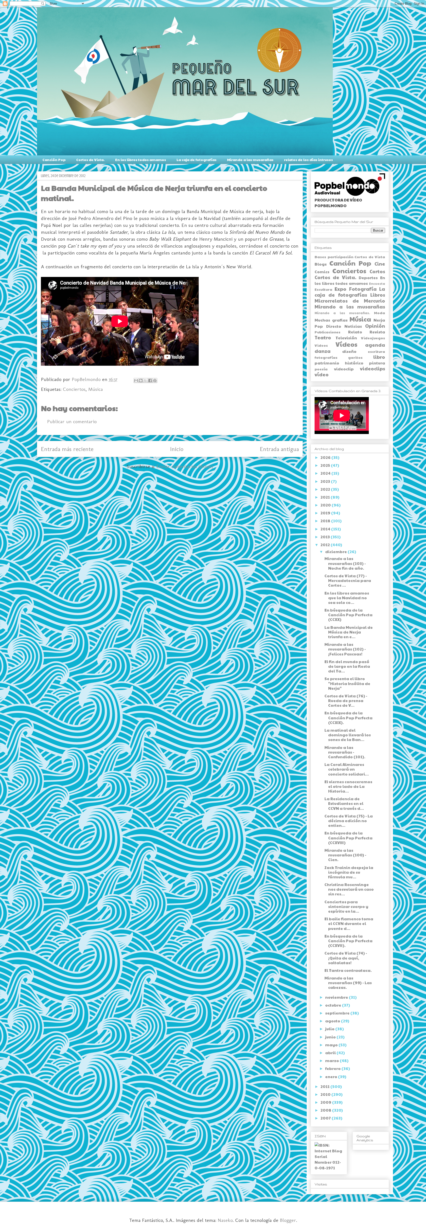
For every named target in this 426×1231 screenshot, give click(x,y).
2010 (325, 1094)
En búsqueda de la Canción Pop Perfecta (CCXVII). (348, 940)
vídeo (322, 374)
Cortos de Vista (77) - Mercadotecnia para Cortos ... (347, 580)
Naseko (225, 1220)
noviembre (337, 997)
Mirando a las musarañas (250, 159)
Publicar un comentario (72, 421)
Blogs (321, 264)
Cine (379, 263)
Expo (340, 289)
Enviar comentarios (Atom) (184, 466)
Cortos (377, 271)
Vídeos (346, 344)
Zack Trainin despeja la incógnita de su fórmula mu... (348, 872)
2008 (326, 1110)
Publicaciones (327, 331)
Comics (322, 271)
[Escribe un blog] (140, 380)
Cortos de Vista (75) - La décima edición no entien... (348, 820)
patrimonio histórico (339, 363)
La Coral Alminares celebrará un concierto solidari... (346, 769)
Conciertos (74, 389)
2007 (326, 1118)
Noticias (353, 326)
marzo (332, 1060)
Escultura (323, 289)
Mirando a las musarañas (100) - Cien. (345, 854)
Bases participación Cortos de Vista (350, 256)
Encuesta (377, 283)
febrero (333, 1068)
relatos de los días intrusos (308, 159)
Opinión (375, 326)
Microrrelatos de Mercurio (350, 300)
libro (379, 357)
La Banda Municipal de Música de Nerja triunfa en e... (348, 631)
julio (330, 1029)
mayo (331, 1045)
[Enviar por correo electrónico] (136, 380)
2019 (325, 513)
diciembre (336, 551)
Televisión (346, 338)
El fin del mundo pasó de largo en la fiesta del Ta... (347, 666)
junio (331, 1037)
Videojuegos (373, 337)
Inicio (176, 449)
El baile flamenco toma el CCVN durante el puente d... (348, 923)
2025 (325, 465)
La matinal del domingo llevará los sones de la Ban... (347, 734)
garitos (355, 357)
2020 (326, 505)
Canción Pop (54, 159)
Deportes (368, 277)
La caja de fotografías (196, 159)
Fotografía (363, 289)
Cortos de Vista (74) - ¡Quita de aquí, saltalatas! (345, 957)
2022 (325, 489)
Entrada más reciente (67, 449)
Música (95, 389)
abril (331, 1052)
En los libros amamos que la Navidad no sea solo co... (346, 597)
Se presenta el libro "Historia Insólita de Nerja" (347, 683)
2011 (325, 1086)
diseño (349, 351)
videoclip (344, 369)
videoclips (372, 368)
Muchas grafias (331, 320)
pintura (377, 363)
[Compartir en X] (145, 380)
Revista (377, 332)
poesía (321, 368)
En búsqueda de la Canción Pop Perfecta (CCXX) (348, 614)
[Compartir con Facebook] (150, 380)
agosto (333, 1021)
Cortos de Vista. (90, 159)
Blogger (288, 1220)
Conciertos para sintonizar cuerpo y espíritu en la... (346, 906)
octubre (333, 1005)
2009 (326, 1102)
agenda (375, 345)
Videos (321, 345)
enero (331, 1076)
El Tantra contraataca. (348, 970)
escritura (376, 351)
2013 (325, 537)
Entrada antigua (279, 449)
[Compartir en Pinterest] (154, 380)
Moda (379, 312)
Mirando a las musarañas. (342, 313)
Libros (377, 294)
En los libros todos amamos (140, 159)
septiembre (337, 1013)
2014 (325, 529)
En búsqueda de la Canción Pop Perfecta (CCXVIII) (348, 837)
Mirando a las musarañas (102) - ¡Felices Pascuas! (345, 648)
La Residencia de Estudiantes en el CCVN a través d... (344, 803)
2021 (325, 497)
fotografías (326, 357)
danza (323, 351)
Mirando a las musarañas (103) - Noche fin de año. (345, 563)
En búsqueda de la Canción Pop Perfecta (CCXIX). (348, 717)
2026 (325, 457)
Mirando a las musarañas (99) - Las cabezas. (348, 982)
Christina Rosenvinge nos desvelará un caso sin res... (349, 889)
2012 (325, 544)
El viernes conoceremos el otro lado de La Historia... (348, 786)
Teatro (323, 337)
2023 (325, 481)
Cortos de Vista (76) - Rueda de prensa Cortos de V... (345, 700)
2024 (325, 473)
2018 (325, 521)
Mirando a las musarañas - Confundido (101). (344, 752)
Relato (355, 332)
